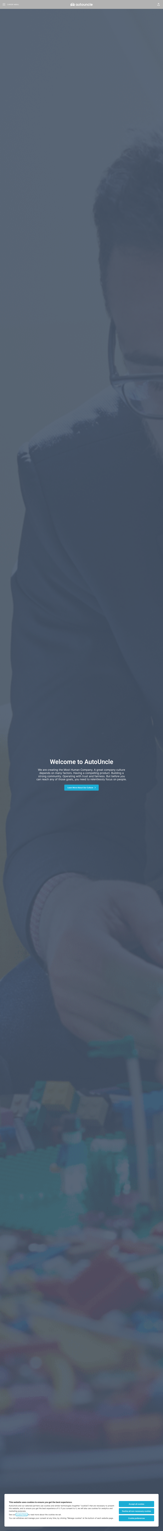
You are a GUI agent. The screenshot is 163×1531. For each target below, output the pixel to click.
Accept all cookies (136, 1504)
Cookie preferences (136, 1518)
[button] (158, 4)
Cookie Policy (21, 1514)
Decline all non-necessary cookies (136, 1511)
